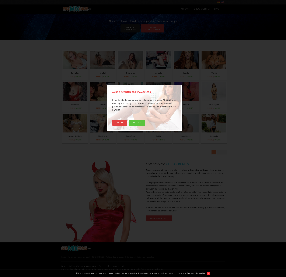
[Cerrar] (207, 273)
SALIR (120, 122)
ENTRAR (137, 122)
